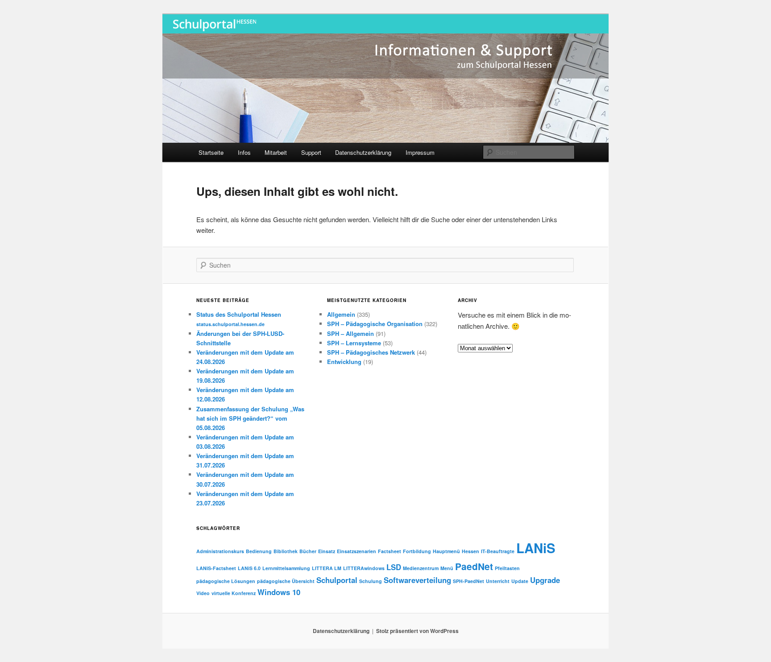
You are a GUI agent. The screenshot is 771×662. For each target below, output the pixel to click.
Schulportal (336, 580)
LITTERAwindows (364, 568)
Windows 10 (278, 592)
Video (203, 593)
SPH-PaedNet (468, 581)
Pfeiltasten (507, 568)
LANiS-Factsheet (216, 568)
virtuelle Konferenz (233, 593)
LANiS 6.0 (249, 568)
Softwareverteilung (417, 580)
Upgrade (545, 580)
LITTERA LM (326, 568)
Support (311, 152)
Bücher (307, 551)
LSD (393, 567)
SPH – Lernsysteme (354, 343)
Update (519, 581)
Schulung (370, 581)
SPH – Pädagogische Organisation (375, 323)
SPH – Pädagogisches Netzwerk (371, 352)
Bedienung (259, 551)
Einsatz (326, 551)
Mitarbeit (276, 152)
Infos (244, 152)
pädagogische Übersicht (286, 581)
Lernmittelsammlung (286, 568)
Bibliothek (286, 551)
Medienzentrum (421, 568)
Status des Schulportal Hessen (238, 318)
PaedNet (474, 566)
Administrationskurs (220, 551)
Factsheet (389, 551)
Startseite (211, 152)
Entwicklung (344, 361)
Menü (446, 568)
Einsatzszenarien (356, 551)
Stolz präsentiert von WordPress (417, 631)
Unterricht (498, 581)
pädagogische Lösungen (225, 581)
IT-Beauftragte (497, 551)
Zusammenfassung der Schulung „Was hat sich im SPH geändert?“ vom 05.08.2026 (250, 418)
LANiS (535, 547)
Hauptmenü (446, 551)
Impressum (420, 152)
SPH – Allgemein (350, 333)
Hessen (470, 551)
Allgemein (341, 314)
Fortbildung (417, 551)
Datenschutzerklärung (363, 152)
